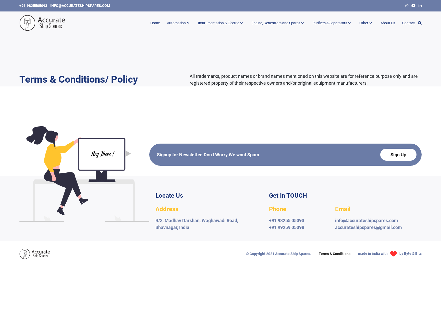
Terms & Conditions (334, 254)
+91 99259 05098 (286, 227)
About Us (388, 23)
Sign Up (398, 154)
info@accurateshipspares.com (80, 6)
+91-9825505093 (33, 6)
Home (155, 23)
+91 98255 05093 (286, 220)
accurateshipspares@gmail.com (368, 227)
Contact (408, 23)
